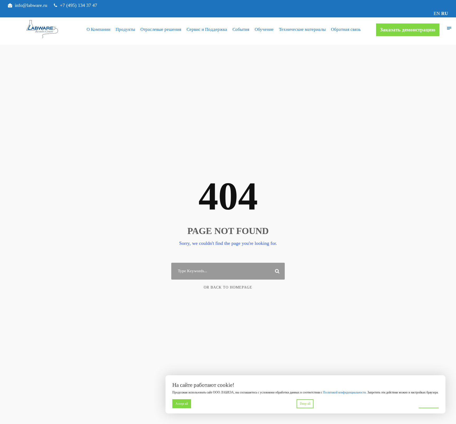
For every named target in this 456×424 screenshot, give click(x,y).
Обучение (264, 29)
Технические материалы (302, 29)
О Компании (98, 29)
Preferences (428, 403)
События (240, 29)
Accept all (181, 404)
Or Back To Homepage (228, 287)
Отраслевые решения (160, 29)
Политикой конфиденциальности (344, 392)
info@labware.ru (31, 5)
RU (444, 13)
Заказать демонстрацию (407, 29)
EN (437, 13)
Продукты (125, 29)
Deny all (305, 404)
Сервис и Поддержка (207, 29)
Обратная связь (346, 29)
